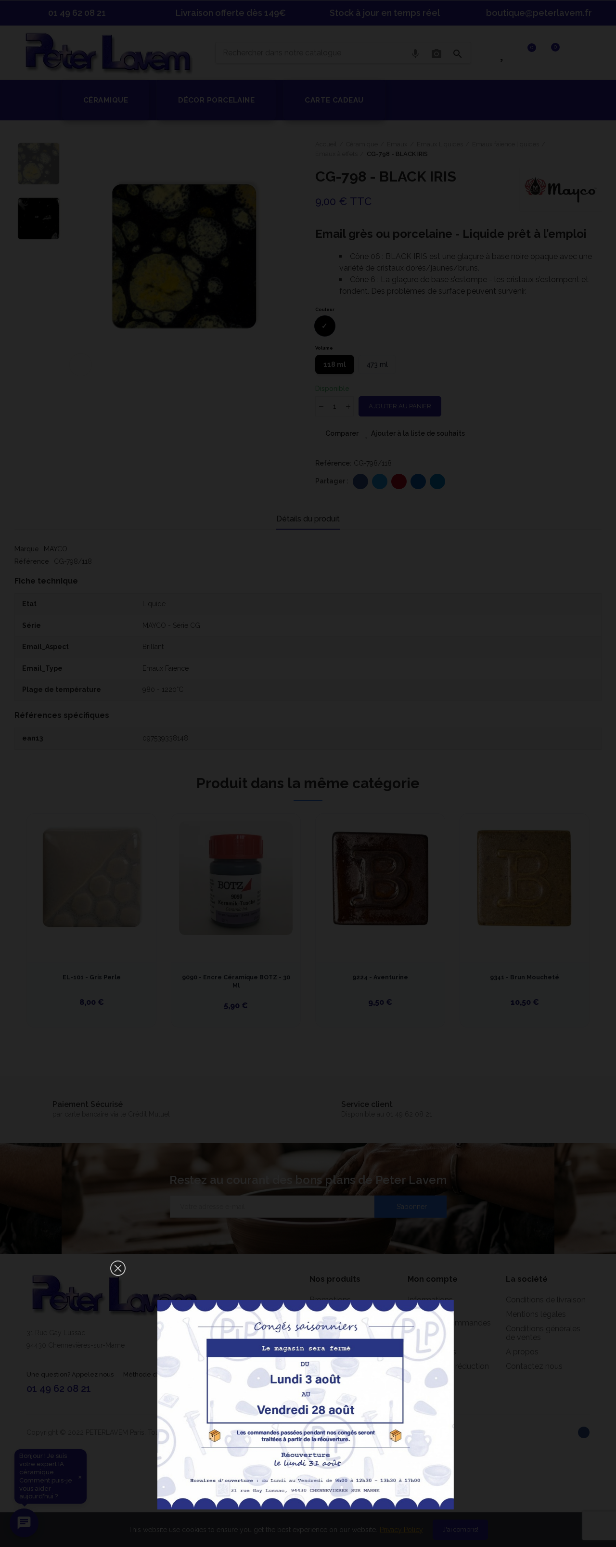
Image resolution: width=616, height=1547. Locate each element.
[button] (118, 1268)
